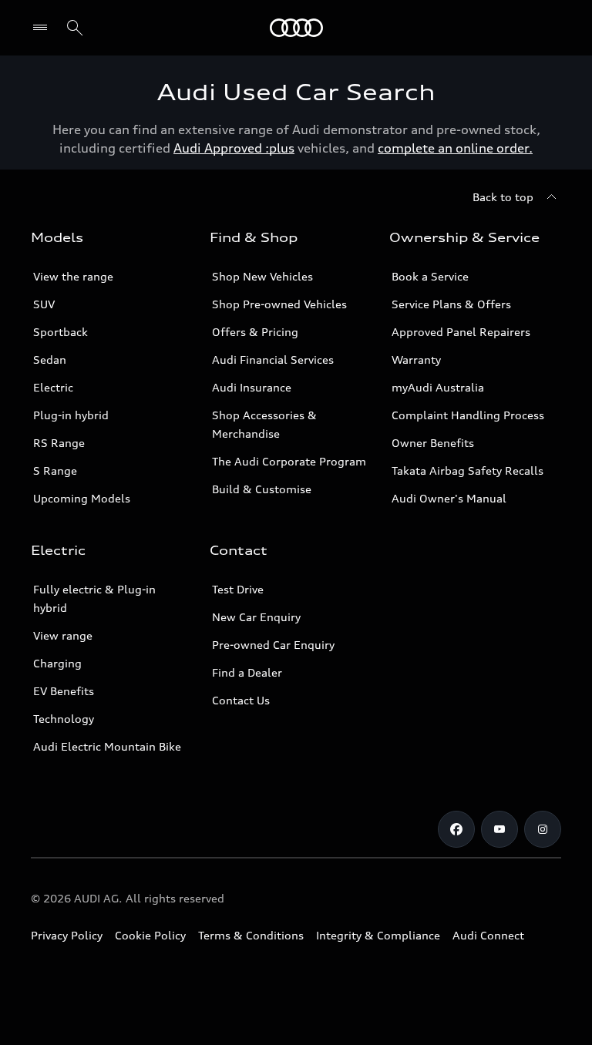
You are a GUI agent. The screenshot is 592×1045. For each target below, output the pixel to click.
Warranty (416, 359)
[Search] (74, 27)
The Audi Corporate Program (289, 461)
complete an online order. (455, 148)
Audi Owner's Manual (449, 498)
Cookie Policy (150, 935)
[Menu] (296, 27)
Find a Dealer (247, 672)
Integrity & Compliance (378, 935)
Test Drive (238, 589)
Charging (57, 663)
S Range (55, 470)
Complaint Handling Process (468, 415)
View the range (73, 276)
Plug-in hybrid (71, 415)
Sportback (60, 331)
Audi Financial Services (273, 359)
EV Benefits (63, 690)
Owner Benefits (433, 442)
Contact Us (241, 700)
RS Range (59, 442)
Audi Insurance (251, 387)
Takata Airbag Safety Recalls (467, 470)
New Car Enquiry (256, 616)
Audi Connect (488, 935)
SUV (44, 304)
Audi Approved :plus (233, 148)
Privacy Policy (67, 935)
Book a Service (430, 276)
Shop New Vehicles (262, 276)
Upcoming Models (81, 498)
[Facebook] (456, 829)
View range (62, 635)
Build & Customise (261, 489)
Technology (63, 718)
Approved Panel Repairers (461, 331)
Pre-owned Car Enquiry (273, 644)
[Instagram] (542, 829)
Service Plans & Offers (451, 304)
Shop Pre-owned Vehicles (279, 304)
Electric (53, 387)
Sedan (49, 359)
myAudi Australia (438, 387)
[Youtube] (499, 829)
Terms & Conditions (251, 935)
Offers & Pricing (255, 331)
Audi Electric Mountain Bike (107, 746)
